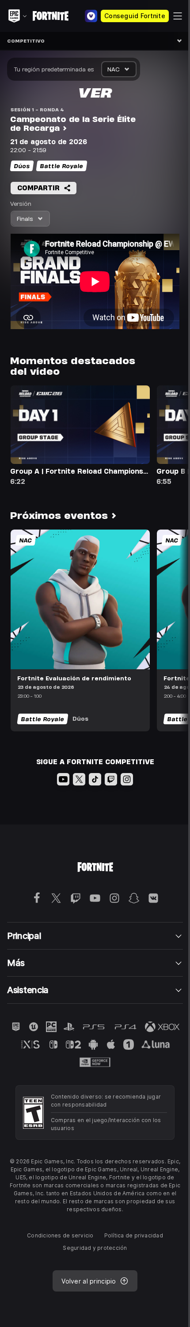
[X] (79, 779)
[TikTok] (95, 779)
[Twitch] (111, 779)
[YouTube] (63, 779)
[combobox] (119, 69)
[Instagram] (127, 779)
